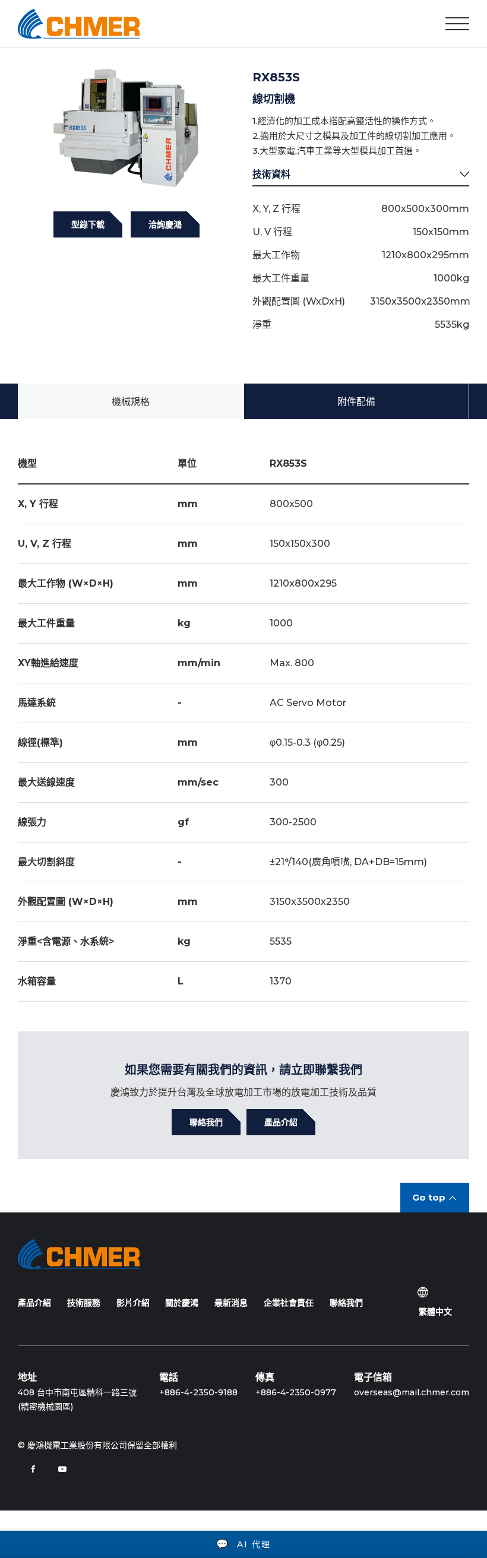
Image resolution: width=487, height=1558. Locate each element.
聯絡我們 (346, 1302)
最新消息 (231, 1302)
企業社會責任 (289, 1302)
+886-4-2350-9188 (198, 1392)
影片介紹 (133, 1302)
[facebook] (33, 1469)
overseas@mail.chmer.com (411, 1392)
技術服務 (83, 1302)
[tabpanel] (126, 126)
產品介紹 (34, 1302)
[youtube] (62, 1469)
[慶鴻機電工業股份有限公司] (79, 24)
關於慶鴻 (181, 1302)
